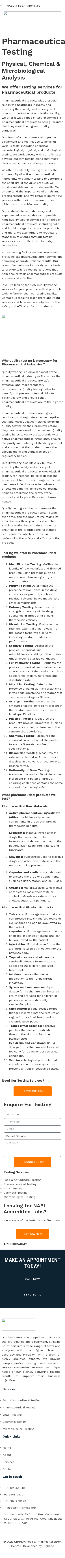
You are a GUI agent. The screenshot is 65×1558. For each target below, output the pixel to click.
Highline (48, 1546)
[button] (32, 29)
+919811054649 (15, 1244)
